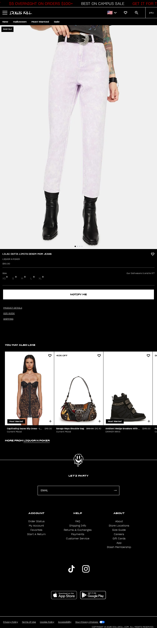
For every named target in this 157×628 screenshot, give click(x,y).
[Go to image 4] (82, 246)
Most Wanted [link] (40, 21)
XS (4, 278)
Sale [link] (56, 21)
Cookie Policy (47, 622)
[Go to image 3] (79, 246)
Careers (119, 534)
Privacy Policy (10, 622)
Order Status (36, 521)
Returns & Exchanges (78, 530)
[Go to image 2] (77, 246)
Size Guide (119, 530)
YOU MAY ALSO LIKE (20, 344)
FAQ (77, 521)
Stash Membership (119, 547)
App (119, 543)
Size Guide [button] (9, 313)
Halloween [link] (20, 21)
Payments (77, 534)
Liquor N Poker (11, 259)
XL (40, 278)
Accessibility (64, 622)
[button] (40, 4)
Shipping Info (77, 525)
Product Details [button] (12, 308)
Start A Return (36, 534)
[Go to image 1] (75, 246)
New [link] (5, 21)
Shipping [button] (8, 319)
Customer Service (77, 538)
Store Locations (119, 525)
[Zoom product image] (78, 137)
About (119, 521)
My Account (36, 525)
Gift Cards (119, 538)
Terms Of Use (29, 622)
